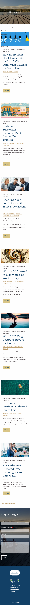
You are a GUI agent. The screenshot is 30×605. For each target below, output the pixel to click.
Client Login (4, 46)
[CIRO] (12, 583)
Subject (9, 534)
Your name (10, 521)
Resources (4, 34)
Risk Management (7, 215)
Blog (2, 38)
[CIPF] (19, 583)
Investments (6, 145)
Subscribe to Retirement (8, 503)
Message (9, 541)
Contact (3, 42)
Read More (6, 90)
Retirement (5, 71)
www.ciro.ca (14, 587)
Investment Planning (21, 27)
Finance (16, 71)
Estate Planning (5, 31)
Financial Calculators (12, 38)
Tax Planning (18, 213)
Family (23, 143)
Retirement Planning (7, 27)
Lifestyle (11, 71)
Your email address (12, 527)
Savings (16, 281)
